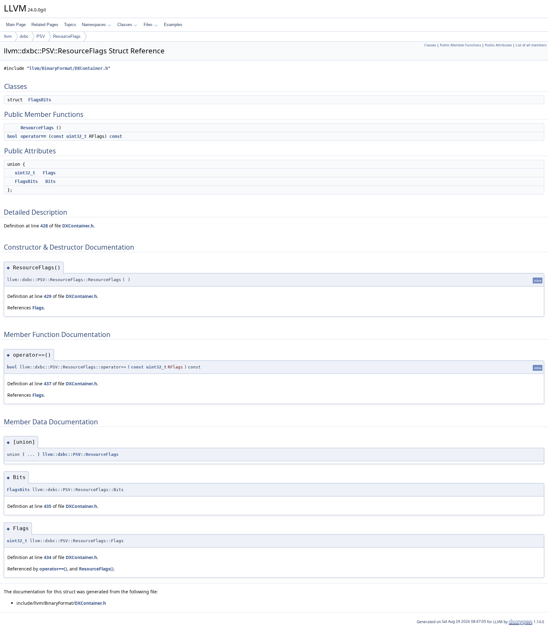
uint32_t (76, 136)
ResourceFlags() (96, 569)
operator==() (53, 569)
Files (148, 24)
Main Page (16, 24)
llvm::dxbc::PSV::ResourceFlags (80, 454)
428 (44, 226)
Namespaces (94, 24)
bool (12, 136)
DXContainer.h (78, 226)
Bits (50, 181)
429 (47, 296)
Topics (70, 24)
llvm (8, 36)
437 (47, 384)
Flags (49, 172)
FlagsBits (39, 99)
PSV (40, 36)
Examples (173, 24)
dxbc (24, 36)
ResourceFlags (67, 36)
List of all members (531, 45)
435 (47, 506)
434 (47, 557)
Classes (124, 24)
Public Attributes (498, 45)
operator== (33, 136)
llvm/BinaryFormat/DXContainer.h (68, 68)
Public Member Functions (460, 45)
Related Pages (44, 24)
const (57, 136)
